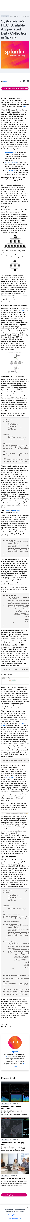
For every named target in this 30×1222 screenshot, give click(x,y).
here (24, 107)
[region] (15, 1213)
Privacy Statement (14, 1215)
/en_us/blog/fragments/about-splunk (14, 1195)
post (23, 310)
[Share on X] (20, 80)
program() (16, 510)
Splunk (5, 81)
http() (7, 510)
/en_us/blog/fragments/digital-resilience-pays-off (16, 88)
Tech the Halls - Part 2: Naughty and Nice (14, 1143)
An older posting (10, 170)
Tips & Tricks (5, 16)
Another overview (11, 162)
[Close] (27, 1207)
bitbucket (9, 777)
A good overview (10, 152)
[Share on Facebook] (24, 80)
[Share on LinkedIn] (28, 80)
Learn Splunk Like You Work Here (13, 1179)
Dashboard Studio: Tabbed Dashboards (11, 1107)
